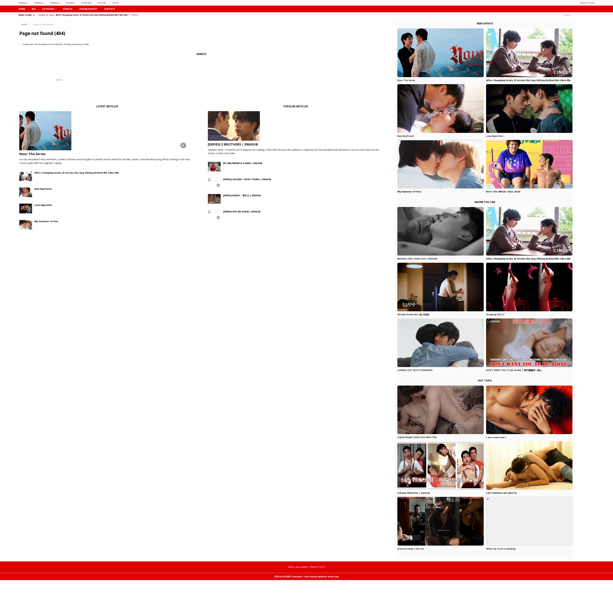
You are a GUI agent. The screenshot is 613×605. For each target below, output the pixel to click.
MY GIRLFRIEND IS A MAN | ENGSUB (242, 163)
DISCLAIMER (301, 567)
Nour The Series (32, 154)
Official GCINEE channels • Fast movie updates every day (306, 576)
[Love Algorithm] (25, 208)
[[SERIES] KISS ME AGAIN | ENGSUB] (214, 215)
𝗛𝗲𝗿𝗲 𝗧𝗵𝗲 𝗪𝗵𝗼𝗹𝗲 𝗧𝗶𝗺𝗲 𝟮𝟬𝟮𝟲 (503, 191)
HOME (22, 8)
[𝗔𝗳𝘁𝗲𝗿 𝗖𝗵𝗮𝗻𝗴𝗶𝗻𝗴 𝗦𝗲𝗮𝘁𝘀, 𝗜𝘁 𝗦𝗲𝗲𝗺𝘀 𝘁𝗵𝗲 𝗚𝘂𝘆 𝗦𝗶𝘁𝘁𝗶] (25, 176)
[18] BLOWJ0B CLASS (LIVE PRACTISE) (417, 437)
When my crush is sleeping (500, 548)
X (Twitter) (86, 3)
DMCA (291, 567)
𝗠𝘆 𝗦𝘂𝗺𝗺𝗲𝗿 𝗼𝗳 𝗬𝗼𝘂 (46, 221)
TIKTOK (115, 3)
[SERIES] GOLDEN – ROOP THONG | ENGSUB (247, 179)
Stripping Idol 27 (495, 314)
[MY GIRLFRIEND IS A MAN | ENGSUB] (214, 166)
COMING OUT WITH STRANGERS (414, 370)
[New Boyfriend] (25, 192)
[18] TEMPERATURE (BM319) (501, 492)
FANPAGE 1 (23, 3)
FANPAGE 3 (55, 3)
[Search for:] (578, 14)
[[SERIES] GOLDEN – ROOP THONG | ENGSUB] (214, 183)
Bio (34, 8)
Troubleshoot (88, 8)
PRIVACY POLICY (317, 567)
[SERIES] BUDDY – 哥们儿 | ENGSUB (242, 195)
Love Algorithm (43, 205)
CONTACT (109, 8)
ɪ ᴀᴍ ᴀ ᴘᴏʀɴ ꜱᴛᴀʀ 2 (496, 437)
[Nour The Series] (107, 130)
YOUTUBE (102, 3)
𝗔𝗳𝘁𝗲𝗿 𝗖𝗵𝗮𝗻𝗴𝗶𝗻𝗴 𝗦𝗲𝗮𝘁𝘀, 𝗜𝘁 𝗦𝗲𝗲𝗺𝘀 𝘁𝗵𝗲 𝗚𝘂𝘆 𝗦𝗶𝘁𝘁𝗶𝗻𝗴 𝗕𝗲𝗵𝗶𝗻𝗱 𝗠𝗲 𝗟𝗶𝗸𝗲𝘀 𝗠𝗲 (76, 172)
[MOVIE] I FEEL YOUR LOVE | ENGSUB (417, 258)
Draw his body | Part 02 (410, 548)
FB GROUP (70, 3)
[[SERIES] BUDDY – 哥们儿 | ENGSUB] (214, 199)
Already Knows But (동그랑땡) (413, 314)
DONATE (67, 8)
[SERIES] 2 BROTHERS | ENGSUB (233, 144)
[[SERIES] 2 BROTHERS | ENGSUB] (296, 126)
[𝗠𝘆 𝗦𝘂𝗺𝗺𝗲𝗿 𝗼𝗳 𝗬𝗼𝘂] (25, 225)
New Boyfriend (42, 188)
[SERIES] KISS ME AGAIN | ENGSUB (241, 211)
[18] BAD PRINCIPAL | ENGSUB (413, 492)
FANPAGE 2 (39, 3)
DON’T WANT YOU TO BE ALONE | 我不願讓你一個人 (514, 370)
